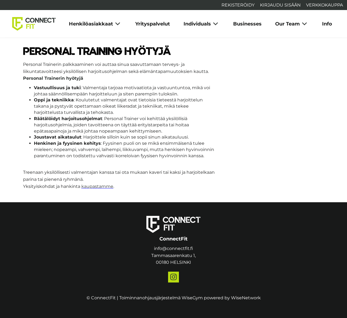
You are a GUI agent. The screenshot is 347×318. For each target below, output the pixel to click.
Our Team (287, 24)
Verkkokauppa (324, 5)
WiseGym (192, 297)
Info (327, 24)
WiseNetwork (246, 297)
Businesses (247, 24)
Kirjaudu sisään (280, 5)
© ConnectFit (101, 297)
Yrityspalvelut (152, 24)
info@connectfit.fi (173, 248)
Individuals (197, 24)
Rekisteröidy (238, 5)
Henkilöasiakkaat (91, 24)
